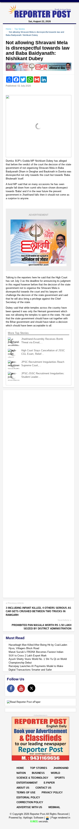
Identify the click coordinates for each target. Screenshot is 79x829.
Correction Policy (29, 802)
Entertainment (27, 782)
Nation (21, 773)
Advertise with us (29, 807)
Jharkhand (60, 768)
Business (38, 773)
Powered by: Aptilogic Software (26, 817)
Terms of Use (25, 792)
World (55, 773)
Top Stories (19, 29)
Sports (59, 777)
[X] (31, 688)
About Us (22, 787)
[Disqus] (38, 442)
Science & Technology (32, 777)
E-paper (49, 782)
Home (8, 29)
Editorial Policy (28, 797)
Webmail (54, 807)
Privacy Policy (52, 792)
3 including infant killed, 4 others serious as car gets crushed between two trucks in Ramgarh (38, 611)
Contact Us (43, 787)
